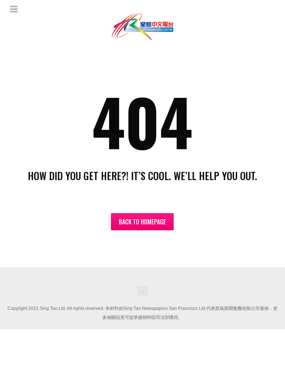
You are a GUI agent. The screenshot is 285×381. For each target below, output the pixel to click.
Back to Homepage (142, 221)
